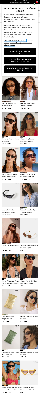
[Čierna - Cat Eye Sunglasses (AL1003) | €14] (11, 230)
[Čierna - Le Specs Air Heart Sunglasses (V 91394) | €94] (11, 124)
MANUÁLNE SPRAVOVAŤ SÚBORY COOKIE (20, 69)
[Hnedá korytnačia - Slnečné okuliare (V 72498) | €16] (29, 337)
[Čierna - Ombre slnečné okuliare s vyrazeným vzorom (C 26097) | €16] (29, 159)
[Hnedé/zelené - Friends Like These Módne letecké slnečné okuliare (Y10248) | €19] (11, 373)
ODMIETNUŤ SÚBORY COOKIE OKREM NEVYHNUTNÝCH (20, 60)
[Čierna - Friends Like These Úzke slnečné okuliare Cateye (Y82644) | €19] (29, 266)
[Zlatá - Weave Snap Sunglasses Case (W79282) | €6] (11, 301)
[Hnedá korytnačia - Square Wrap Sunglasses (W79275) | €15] (29, 195)
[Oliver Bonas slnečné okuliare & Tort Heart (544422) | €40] (29, 373)
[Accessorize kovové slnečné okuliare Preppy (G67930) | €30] (29, 230)
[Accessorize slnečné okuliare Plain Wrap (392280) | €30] (11, 195)
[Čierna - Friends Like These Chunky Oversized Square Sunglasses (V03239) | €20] (11, 266)
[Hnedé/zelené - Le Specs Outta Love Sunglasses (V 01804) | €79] (11, 159)
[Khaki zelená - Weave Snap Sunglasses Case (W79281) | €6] (11, 337)
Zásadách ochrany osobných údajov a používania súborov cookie (19, 43)
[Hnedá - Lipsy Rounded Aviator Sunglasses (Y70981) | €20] (29, 88)
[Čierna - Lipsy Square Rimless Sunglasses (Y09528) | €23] (29, 124)
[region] (20, 40)
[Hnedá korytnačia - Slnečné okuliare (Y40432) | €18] (29, 301)
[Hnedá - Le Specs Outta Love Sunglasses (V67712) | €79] (11, 88)
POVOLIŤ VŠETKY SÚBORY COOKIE (20, 52)
